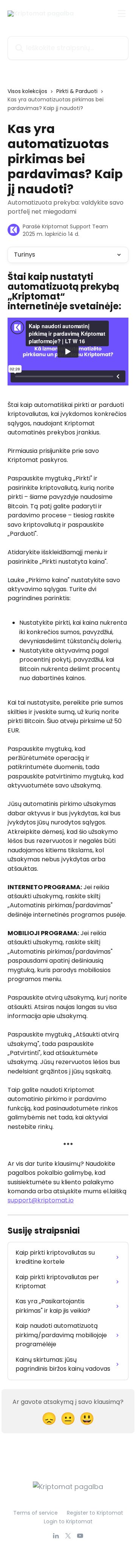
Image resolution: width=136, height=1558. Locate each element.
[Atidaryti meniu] (121, 13)
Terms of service (35, 1513)
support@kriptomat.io (41, 1200)
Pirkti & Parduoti (76, 91)
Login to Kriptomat (68, 1521)
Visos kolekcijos (27, 91)
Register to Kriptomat (95, 1513)
